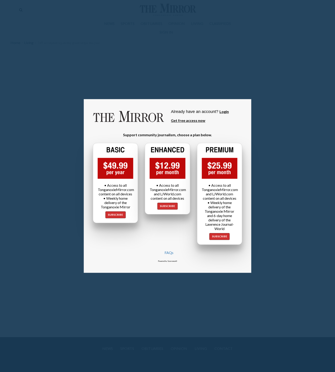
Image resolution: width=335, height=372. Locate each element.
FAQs (169, 253)
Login (224, 111)
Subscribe (115, 215)
